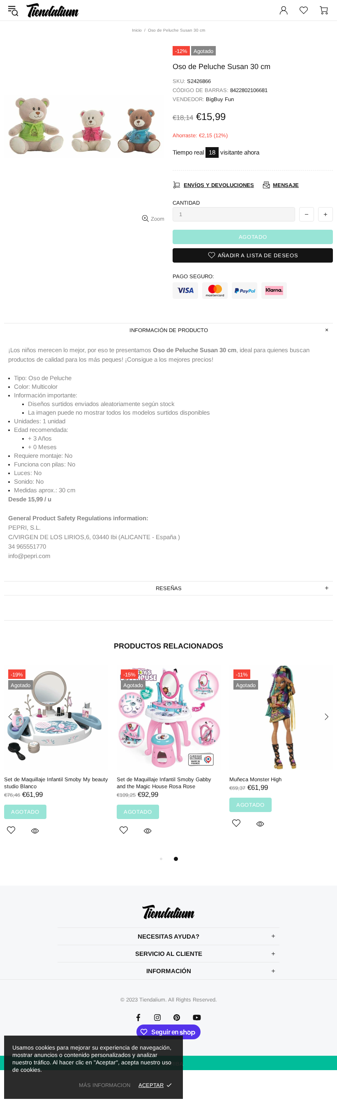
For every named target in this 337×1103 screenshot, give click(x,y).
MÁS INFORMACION (104, 1085)
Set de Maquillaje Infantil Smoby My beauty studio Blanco (56, 782)
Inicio (137, 30)
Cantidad (186, 203)
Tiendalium (52, 10)
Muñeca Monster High (255, 779)
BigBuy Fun (220, 99)
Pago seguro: (193, 276)
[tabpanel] (56, 759)
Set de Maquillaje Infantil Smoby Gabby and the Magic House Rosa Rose (164, 782)
